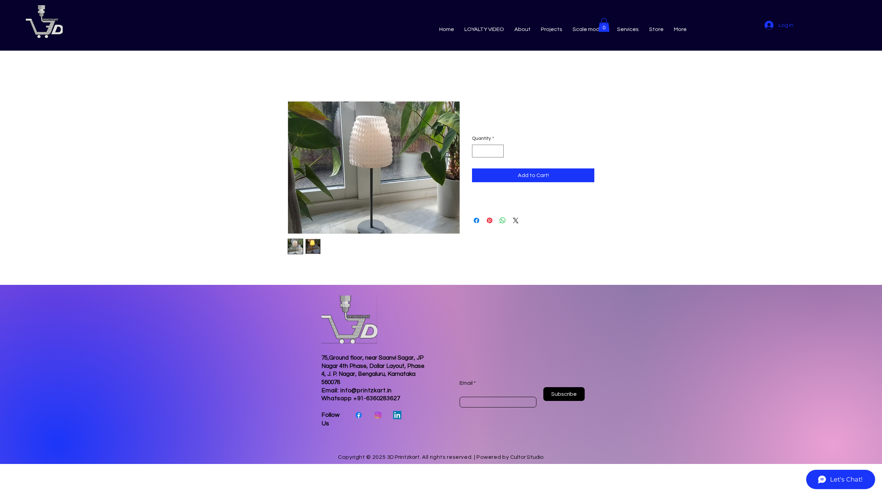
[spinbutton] (488, 151)
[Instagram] (378, 415)
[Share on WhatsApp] (503, 220)
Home (295, 75)
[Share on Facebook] (476, 220)
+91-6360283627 (376, 398)
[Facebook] (359, 415)
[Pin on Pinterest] (489, 220)
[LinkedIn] (397, 415)
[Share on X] (516, 220)
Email (466, 383)
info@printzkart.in (366, 391)
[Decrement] (477, 151)
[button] (604, 25)
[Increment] (498, 151)
